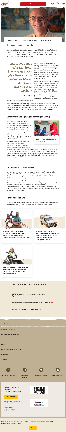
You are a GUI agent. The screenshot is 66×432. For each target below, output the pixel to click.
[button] (63, 34)
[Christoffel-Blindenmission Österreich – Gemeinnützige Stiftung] (6, 3)
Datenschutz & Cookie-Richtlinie (11, 349)
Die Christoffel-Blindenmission (10, 334)
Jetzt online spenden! (8, 324)
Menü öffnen (63, 3)
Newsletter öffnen (52, 3)
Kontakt (3, 344)
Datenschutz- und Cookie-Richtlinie (11, 423)
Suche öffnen (58, 3)
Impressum (4, 354)
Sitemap (4, 359)
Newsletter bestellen (8, 329)
